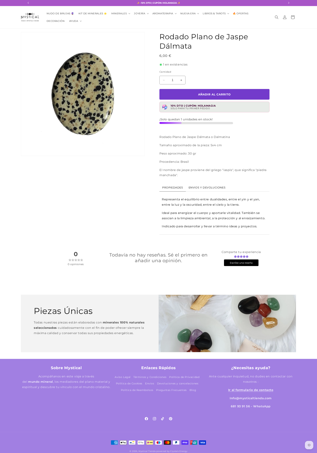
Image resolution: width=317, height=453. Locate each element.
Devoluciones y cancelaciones (177, 383)
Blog (193, 390)
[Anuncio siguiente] (288, 3)
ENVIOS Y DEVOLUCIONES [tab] (207, 187)
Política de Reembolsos (137, 390)
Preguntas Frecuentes (171, 390)
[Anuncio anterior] (28, 3)
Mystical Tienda (147, 451)
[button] (120, 13)
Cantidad (165, 71)
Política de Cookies (129, 383)
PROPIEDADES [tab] (172, 187)
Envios (149, 383)
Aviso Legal (123, 377)
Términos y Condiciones (149, 377)
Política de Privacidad (184, 377)
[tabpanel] (214, 213)
